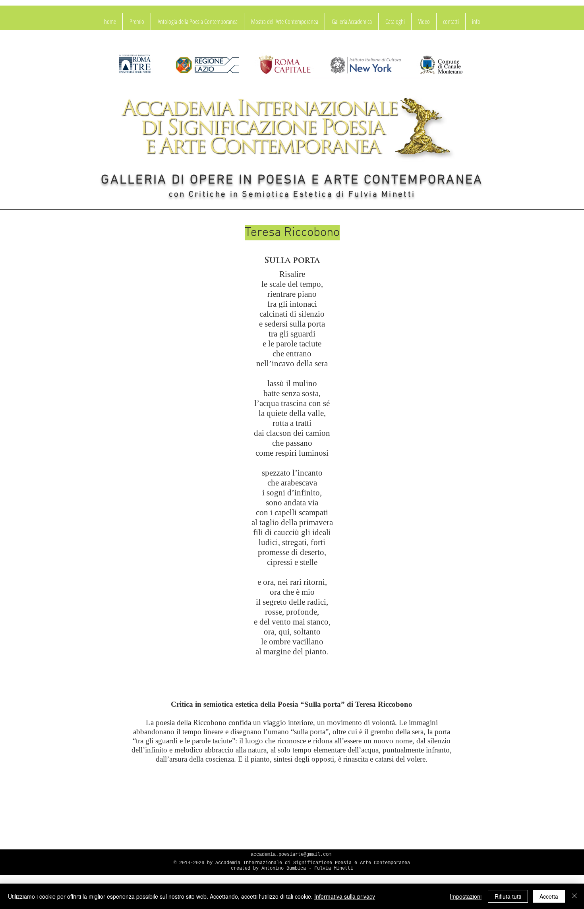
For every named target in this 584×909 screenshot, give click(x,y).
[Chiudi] (574, 896)
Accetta (549, 896)
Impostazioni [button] (466, 896)
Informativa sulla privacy (344, 896)
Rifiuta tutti (508, 896)
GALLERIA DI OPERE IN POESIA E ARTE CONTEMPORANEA (292, 180)
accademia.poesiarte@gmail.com (291, 854)
